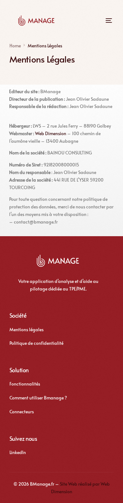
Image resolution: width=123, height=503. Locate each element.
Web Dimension (50, 133)
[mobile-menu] (105, 20)
